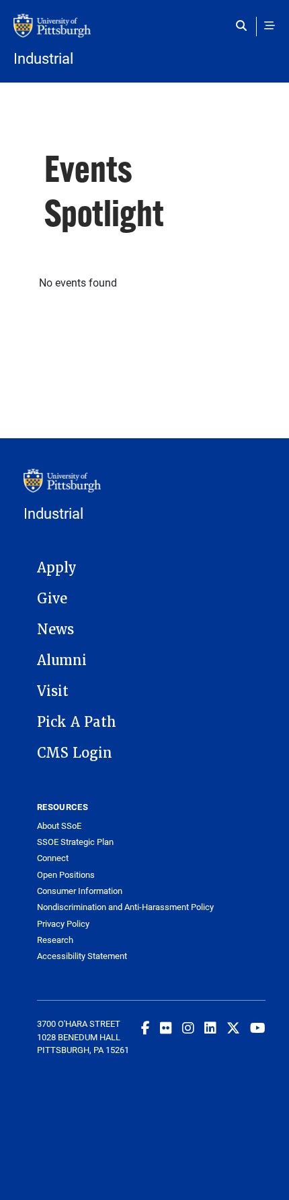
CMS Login (74, 753)
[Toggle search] (244, 25)
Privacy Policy (63, 924)
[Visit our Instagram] (188, 1027)
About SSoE (59, 826)
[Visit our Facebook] (145, 1027)
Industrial (43, 58)
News (55, 629)
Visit (53, 691)
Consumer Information (79, 891)
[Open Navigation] (269, 25)
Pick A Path (76, 722)
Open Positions (66, 875)
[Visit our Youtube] (257, 1027)
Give (52, 598)
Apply (57, 568)
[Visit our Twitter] (233, 1027)
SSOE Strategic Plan (75, 842)
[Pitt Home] (144, 32)
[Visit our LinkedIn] (210, 1027)
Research (55, 940)
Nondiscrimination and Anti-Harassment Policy (125, 907)
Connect (53, 858)
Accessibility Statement (82, 956)
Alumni (62, 660)
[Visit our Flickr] (166, 1027)
